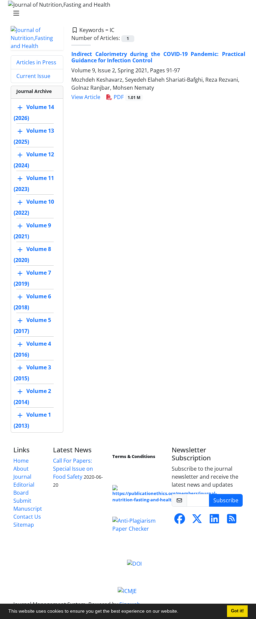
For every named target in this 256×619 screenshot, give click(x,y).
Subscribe (225, 500)
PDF (126, 97)
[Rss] (232, 520)
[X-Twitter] (197, 520)
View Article (85, 97)
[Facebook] (180, 520)
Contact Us (27, 516)
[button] (181, 612)
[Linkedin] (214, 520)
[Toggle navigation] (126, 13)
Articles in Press (36, 62)
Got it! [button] (237, 611)
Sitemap (23, 524)
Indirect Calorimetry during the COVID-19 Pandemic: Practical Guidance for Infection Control (158, 57)
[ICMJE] (127, 590)
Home (21, 460)
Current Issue (33, 76)
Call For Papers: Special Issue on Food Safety (73, 468)
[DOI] (134, 563)
